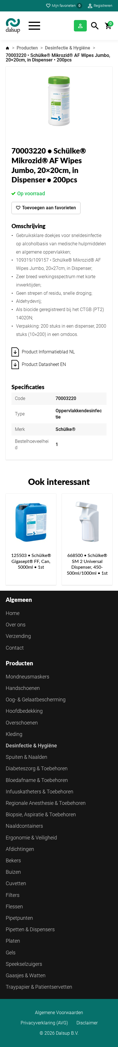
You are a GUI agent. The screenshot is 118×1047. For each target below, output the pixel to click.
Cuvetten (16, 883)
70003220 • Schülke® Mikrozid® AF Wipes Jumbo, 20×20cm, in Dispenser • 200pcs (58, 58)
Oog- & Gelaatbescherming (36, 699)
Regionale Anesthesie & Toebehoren (46, 803)
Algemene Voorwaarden (59, 1012)
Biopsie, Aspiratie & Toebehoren (41, 814)
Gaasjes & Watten (26, 975)
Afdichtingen (20, 849)
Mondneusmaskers (27, 677)
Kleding (14, 734)
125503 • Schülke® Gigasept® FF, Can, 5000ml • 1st (31, 561)
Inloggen (80, 25)
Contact (15, 648)
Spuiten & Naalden (26, 757)
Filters (12, 895)
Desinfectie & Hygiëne (67, 48)
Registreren (103, 5)
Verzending (18, 636)
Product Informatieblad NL (48, 352)
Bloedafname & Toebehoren (37, 780)
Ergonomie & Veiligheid (31, 838)
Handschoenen (23, 688)
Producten (27, 48)
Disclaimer (87, 1023)
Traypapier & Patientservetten (39, 987)
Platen (13, 941)
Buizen (13, 872)
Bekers (13, 860)
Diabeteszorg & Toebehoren (37, 768)
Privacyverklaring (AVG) (44, 1023)
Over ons (15, 625)
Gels (10, 953)
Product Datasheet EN (44, 364)
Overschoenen (22, 723)
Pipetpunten (19, 918)
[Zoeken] (95, 26)
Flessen (14, 906)
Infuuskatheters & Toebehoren (39, 792)
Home (7, 48)
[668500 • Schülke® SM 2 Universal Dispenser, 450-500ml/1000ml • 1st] (87, 521)
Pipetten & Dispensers (30, 929)
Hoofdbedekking (24, 711)
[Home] (13, 25)
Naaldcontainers (24, 826)
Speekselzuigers (24, 964)
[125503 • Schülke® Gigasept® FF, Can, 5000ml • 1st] (31, 521)
